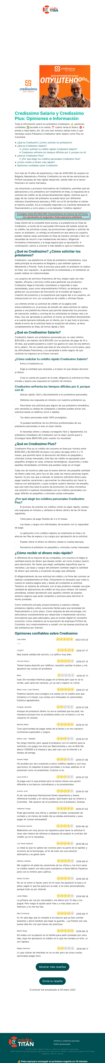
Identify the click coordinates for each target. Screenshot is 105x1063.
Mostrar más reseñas (52, 967)
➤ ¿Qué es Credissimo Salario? (31, 145)
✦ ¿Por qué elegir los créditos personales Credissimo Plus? (49, 159)
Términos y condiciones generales (67, 1041)
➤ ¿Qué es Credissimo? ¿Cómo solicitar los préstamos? (43, 142)
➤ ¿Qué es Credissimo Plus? (29, 155)
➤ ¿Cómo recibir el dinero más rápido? (35, 162)
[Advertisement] (52, 41)
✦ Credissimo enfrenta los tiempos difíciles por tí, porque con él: (52, 152)
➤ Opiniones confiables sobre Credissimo (36, 165)
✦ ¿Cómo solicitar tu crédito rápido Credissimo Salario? (48, 149)
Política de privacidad (62, 1044)
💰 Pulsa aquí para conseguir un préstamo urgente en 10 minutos (53, 1061)
